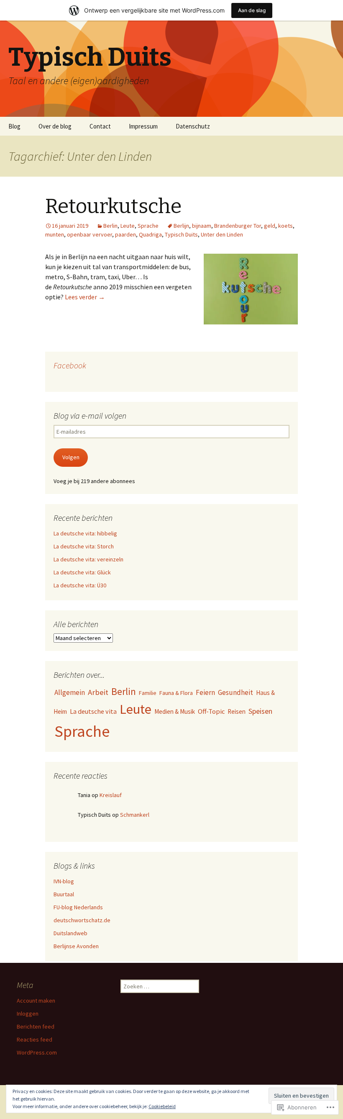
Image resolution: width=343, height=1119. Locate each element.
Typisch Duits (181, 234)
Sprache (148, 225)
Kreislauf (111, 795)
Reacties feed (34, 1039)
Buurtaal (64, 894)
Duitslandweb (70, 933)
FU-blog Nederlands (78, 907)
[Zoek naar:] (327, 126)
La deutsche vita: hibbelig (85, 533)
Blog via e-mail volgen (90, 415)
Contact (100, 126)
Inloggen (27, 1013)
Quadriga (150, 234)
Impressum (143, 126)
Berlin (110, 225)
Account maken (36, 1000)
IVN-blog (64, 881)
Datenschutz (193, 126)
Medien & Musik (174, 711)
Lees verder (85, 297)
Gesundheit (235, 692)
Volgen (70, 457)
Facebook (70, 365)
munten (54, 234)
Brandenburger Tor (237, 225)
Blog (14, 126)
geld (269, 225)
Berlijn (181, 225)
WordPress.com (37, 1052)
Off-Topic (211, 711)
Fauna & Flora (176, 693)
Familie (147, 693)
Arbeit (98, 692)
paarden (125, 234)
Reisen (237, 711)
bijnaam (201, 225)
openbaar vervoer (89, 234)
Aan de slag (252, 10)
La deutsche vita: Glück (82, 572)
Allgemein (69, 692)
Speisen (260, 711)
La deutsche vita (93, 711)
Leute (127, 225)
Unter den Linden (222, 234)
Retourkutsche (113, 206)
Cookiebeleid (162, 1106)
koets (285, 225)
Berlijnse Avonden (76, 946)
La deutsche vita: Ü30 (80, 585)
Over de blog (55, 126)
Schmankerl (134, 814)
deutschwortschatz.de (82, 920)
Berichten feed (35, 1026)
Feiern (205, 692)
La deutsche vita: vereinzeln (88, 559)
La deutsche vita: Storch (84, 546)
